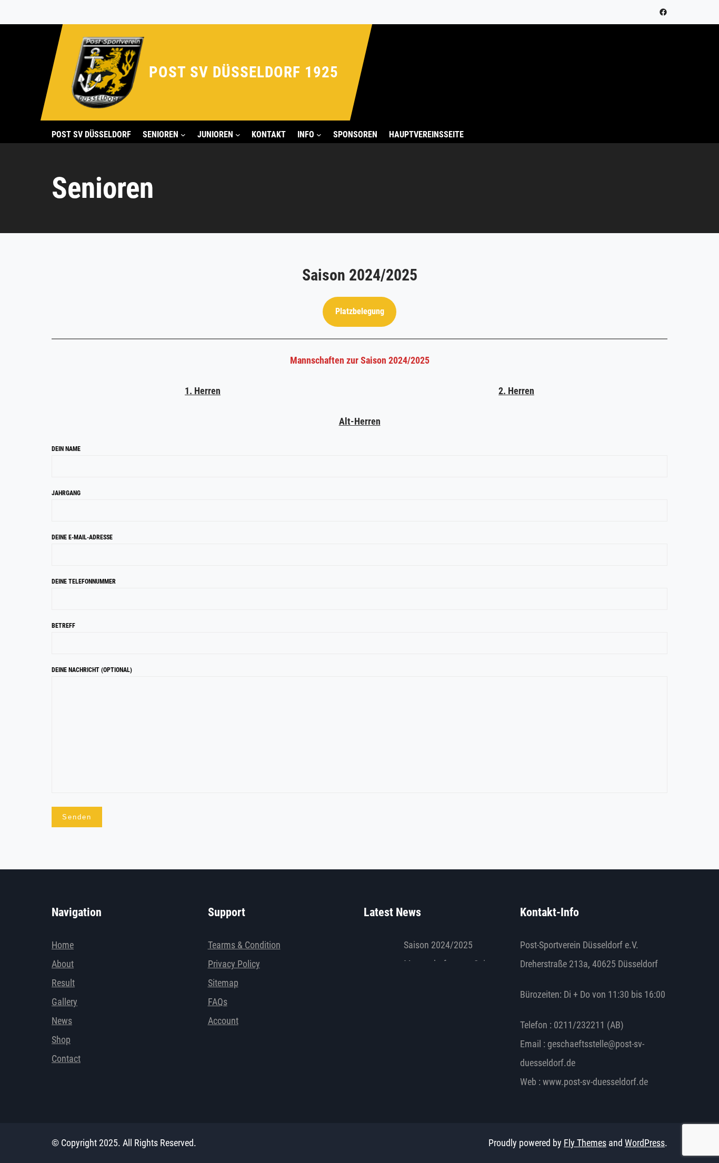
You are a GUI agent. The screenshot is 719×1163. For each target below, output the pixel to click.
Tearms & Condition (244, 944)
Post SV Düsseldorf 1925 (243, 72)
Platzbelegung (359, 311)
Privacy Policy (234, 963)
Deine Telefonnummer (84, 581)
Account (223, 1020)
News (62, 1020)
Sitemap (223, 982)
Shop (61, 1039)
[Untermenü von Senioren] (183, 134)
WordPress (645, 1142)
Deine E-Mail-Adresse (82, 537)
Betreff (63, 625)
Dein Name (66, 449)
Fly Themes (585, 1142)
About (63, 963)
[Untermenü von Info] (319, 134)
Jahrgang (66, 493)
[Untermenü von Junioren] (238, 134)
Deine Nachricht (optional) (92, 670)
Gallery (64, 1001)
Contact (66, 1058)
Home (63, 944)
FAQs (217, 1001)
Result (63, 982)
